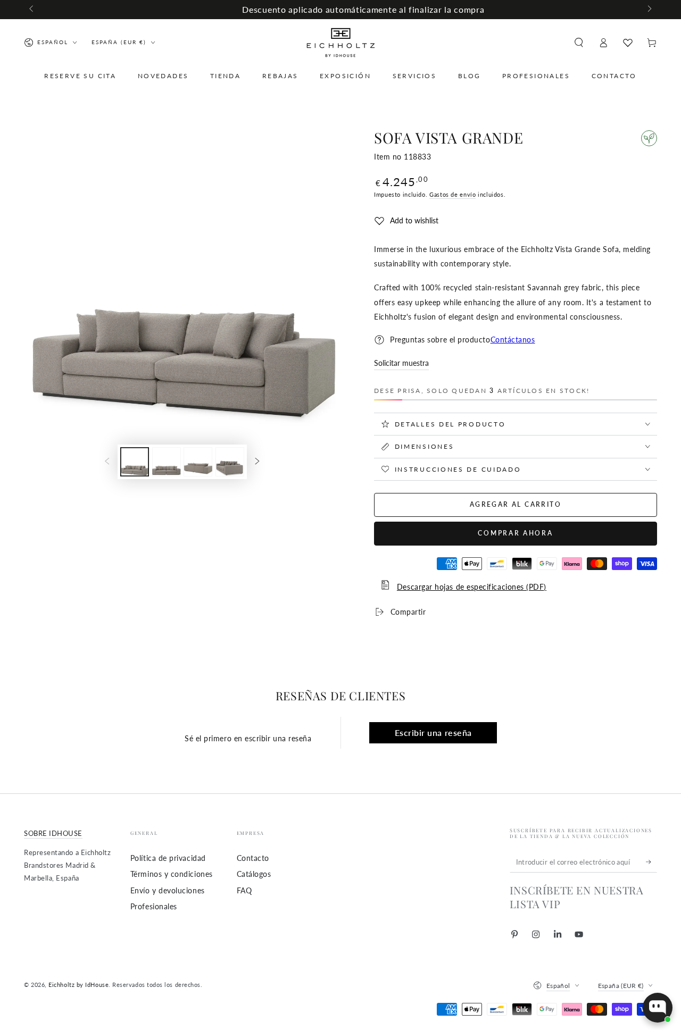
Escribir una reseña (433, 732)
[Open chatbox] (657, 1008)
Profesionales (153, 906)
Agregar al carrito (515, 504)
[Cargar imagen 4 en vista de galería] (229, 461)
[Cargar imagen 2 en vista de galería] (166, 461)
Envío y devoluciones (167, 890)
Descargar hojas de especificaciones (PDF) (471, 586)
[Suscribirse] (651, 862)
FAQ (244, 890)
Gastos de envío (452, 194)
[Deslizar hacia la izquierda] (32, 9)
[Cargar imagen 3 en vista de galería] (198, 461)
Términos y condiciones (171, 873)
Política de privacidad (168, 857)
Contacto (253, 857)
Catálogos (254, 873)
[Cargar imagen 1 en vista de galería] (134, 461)
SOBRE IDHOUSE (53, 834)
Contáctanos (513, 339)
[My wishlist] (628, 42)
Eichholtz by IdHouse (78, 984)
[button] (578, 42)
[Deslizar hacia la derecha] (649, 9)
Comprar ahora (515, 533)
